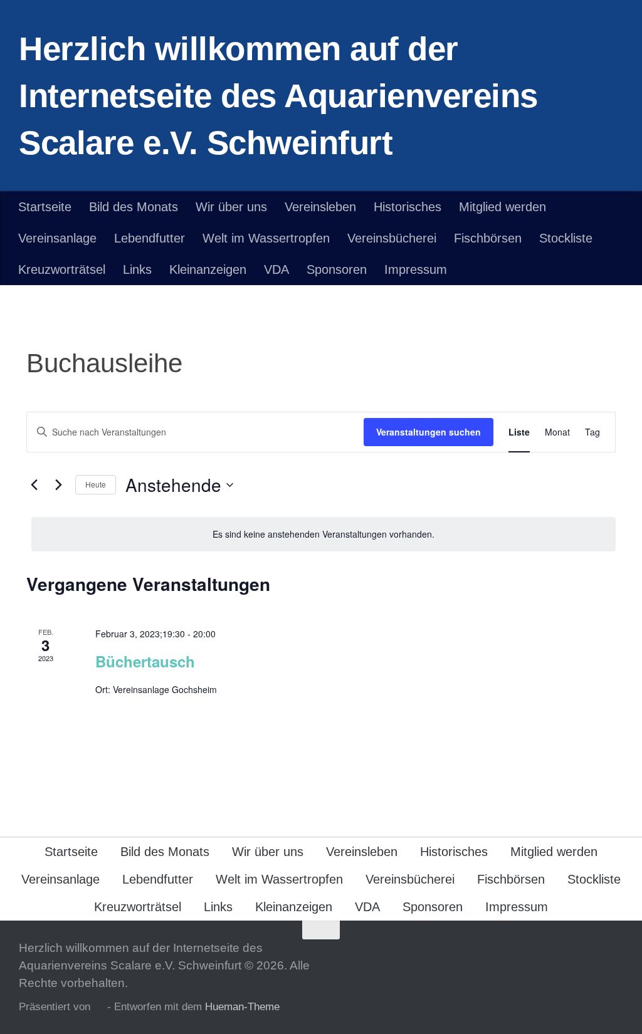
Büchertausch (145, 661)
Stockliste (565, 238)
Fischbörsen (488, 238)
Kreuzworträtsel (61, 269)
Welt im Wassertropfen (266, 238)
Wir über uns (231, 207)
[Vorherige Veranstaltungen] (33, 485)
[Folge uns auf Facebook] (614, 954)
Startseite (44, 207)
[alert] (323, 534)
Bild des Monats (133, 207)
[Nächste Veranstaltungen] (58, 485)
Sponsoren (337, 269)
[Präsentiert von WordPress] (98, 1007)
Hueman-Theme (242, 1006)
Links (137, 269)
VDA (276, 269)
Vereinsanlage (57, 238)
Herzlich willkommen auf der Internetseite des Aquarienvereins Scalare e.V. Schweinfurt (278, 95)
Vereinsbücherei (391, 238)
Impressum (415, 269)
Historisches (407, 207)
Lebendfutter (149, 238)
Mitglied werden (502, 207)
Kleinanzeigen (207, 269)
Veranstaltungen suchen (428, 432)
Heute (95, 484)
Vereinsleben (320, 207)
